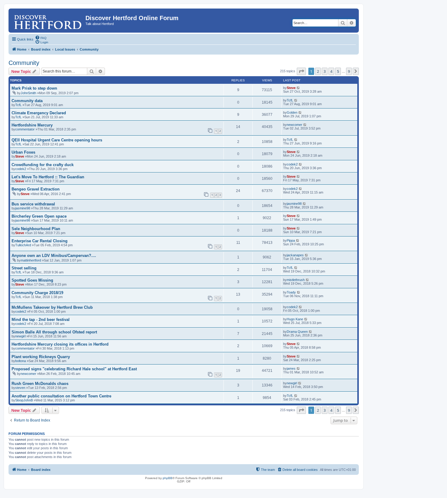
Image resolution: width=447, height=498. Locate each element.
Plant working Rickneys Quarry (41, 356)
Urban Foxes (23, 152)
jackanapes (295, 255)
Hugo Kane (295, 319)
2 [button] (318, 71)
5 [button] (338, 71)
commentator (25, 129)
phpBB (167, 478)
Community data (27, 100)
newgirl (20, 336)
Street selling (24, 268)
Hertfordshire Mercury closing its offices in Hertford (60, 344)
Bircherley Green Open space (39, 216)
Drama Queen (297, 331)
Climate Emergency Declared (39, 113)
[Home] (47, 20)
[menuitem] (41, 37)
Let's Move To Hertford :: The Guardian (48, 177)
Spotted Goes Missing (32, 280)
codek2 (20, 169)
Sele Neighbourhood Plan (36, 228)
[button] (301, 71)
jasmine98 (22, 208)
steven (20, 388)
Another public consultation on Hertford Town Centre (61, 396)
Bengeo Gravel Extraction (36, 189)
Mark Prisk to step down (34, 88)
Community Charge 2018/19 (37, 292)
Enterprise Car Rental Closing (40, 241)
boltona (20, 361)
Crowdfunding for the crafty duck (43, 164)
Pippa (291, 240)
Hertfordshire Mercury (32, 125)
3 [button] (325, 71)
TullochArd (23, 245)
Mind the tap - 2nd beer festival (41, 319)
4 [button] (331, 71)
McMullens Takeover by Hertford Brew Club (52, 307)
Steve (291, 88)
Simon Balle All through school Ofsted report (54, 332)
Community (24, 62)
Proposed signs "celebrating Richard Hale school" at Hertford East (74, 369)
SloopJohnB (24, 400)
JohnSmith (28, 93)
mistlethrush (296, 280)
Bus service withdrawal (33, 204)
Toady (291, 292)
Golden (292, 112)
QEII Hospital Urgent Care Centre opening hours (57, 140)
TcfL (18, 105)
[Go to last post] (298, 88)
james (291, 368)
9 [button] (349, 71)
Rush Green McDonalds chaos (40, 383)
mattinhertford (31, 260)
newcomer (294, 124)
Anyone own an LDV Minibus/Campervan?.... (54, 255)
